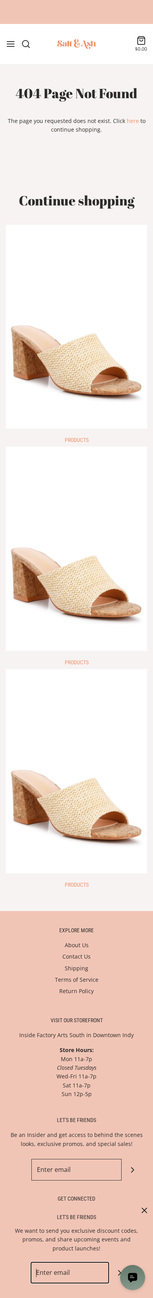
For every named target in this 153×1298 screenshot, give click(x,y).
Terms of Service (76, 979)
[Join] (132, 1170)
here (133, 121)
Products (77, 440)
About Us (77, 945)
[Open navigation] (10, 44)
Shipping (76, 968)
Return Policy (76, 991)
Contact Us (76, 956)
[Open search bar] (28, 44)
